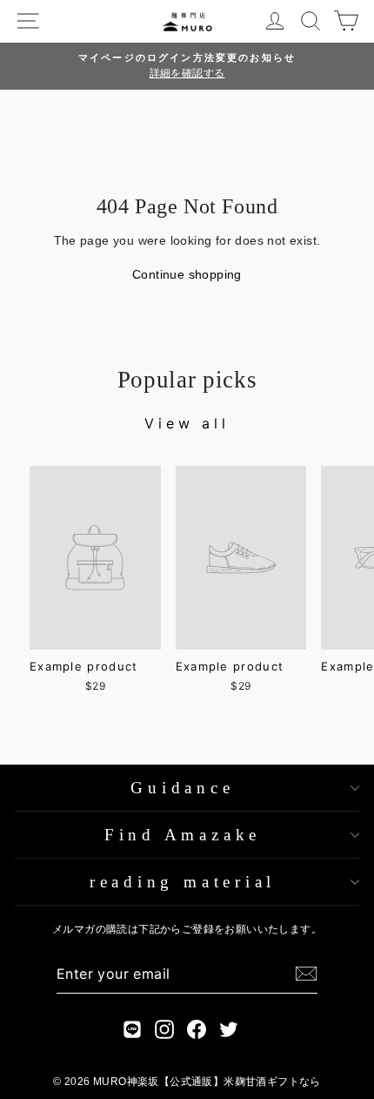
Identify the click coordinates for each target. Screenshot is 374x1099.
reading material (183, 882)
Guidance (182, 788)
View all (186, 423)
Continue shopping (187, 274)
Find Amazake (182, 835)
